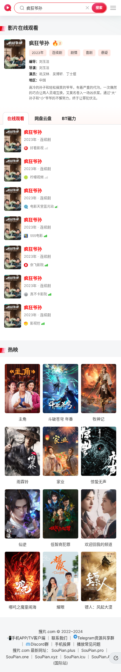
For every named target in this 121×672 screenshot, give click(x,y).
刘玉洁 (44, 62)
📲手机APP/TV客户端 (26, 637)
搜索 (99, 8)
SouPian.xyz (46, 656)
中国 (42, 80)
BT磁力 (69, 118)
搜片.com (47, 631)
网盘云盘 (43, 118)
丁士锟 (71, 74)
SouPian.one (17, 656)
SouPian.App (103, 656)
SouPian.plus (63, 650)
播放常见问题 (88, 644)
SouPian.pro (92, 650)
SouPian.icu (74, 656)
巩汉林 (44, 74)
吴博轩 (58, 74)
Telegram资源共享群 (95, 637)
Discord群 (40, 644)
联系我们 (59, 637)
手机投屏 (63, 644)
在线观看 (15, 118)
